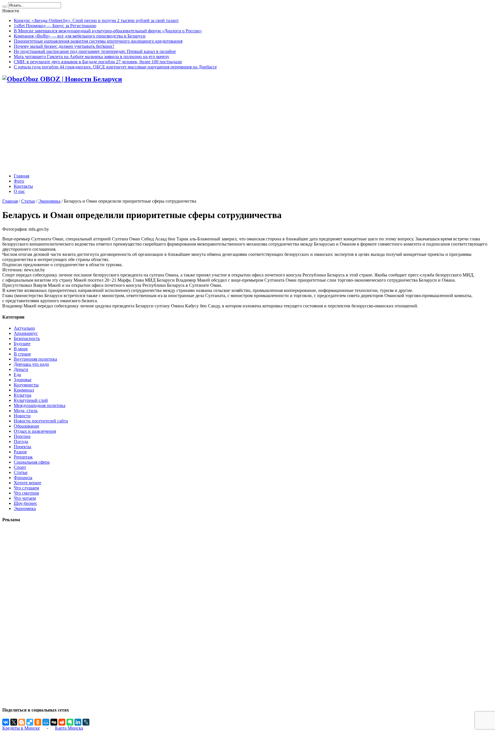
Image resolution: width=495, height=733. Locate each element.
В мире (21, 348)
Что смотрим (26, 493)
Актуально (24, 328)
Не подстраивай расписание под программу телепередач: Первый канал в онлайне (95, 51)
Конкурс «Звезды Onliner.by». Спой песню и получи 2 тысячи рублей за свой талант (96, 20)
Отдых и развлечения (35, 431)
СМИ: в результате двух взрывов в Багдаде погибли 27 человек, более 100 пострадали (98, 61)
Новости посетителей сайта (41, 420)
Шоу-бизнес (25, 503)
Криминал (24, 390)
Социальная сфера (32, 462)
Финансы (23, 477)
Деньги (21, 369)
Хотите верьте (27, 482)
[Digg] (53, 722)
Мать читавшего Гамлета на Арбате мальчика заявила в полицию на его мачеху (91, 56)
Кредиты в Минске (21, 728)
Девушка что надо (31, 364)
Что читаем (25, 498)
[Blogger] (21, 722)
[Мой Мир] (45, 722)
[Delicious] (29, 722)
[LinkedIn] (77, 722)
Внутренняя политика (35, 359)
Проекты (22, 446)
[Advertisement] (247, 129)
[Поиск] (4, 6)
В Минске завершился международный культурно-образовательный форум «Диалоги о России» (108, 30)
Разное (20, 451)
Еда (17, 374)
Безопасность (27, 338)
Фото (19, 181)
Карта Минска (69, 728)
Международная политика (39, 405)
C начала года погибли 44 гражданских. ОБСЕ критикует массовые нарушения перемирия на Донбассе (115, 66)
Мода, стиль (26, 410)
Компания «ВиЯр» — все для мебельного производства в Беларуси (80, 35)
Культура (22, 395)
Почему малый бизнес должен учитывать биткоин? (64, 46)
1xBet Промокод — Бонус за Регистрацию (55, 25)
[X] (13, 722)
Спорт (20, 467)
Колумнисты (26, 384)
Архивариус (26, 333)
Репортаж (23, 457)
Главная (21, 175)
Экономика (49, 201)
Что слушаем (26, 487)
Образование (26, 426)
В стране (22, 353)
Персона (22, 436)
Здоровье (23, 379)
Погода (21, 441)
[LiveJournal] (85, 722)
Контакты (23, 186)
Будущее (22, 343)
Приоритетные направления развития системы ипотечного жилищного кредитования (98, 41)
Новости (22, 415)
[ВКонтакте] (5, 722)
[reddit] (61, 722)
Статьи (28, 201)
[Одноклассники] (37, 722)
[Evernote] (69, 722)
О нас (19, 191)
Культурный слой (31, 400)
